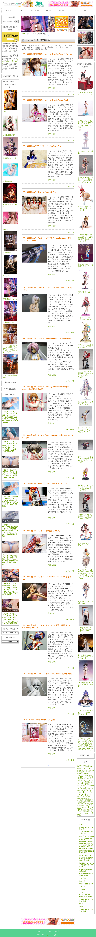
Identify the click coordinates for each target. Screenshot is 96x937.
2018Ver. (79, 765)
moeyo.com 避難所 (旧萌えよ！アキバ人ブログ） (10, 61)
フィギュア (21, 10)
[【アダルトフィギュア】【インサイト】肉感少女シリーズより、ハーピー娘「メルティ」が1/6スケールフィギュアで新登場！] (10, 433)
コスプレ (48, 10)
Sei (83, 770)
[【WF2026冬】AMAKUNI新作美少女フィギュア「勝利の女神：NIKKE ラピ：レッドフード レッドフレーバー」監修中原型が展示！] (10, 517)
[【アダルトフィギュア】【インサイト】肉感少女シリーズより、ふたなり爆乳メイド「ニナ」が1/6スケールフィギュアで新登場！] (10, 605)
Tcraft (85, 772)
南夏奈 (83, 801)
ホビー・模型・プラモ (86, 884)
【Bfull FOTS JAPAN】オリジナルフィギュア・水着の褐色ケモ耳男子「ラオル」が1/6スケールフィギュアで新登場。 (10, 501)
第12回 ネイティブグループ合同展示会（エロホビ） (86, 864)
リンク (57, 931)
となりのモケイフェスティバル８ (86, 832)
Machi (86, 768)
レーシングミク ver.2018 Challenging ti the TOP (85, 796)
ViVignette (81, 775)
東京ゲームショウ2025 (86, 836)
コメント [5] (70, 186)
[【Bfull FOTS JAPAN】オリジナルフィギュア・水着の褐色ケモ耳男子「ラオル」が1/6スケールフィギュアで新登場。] (10, 488)
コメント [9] (70, 281)
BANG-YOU (86, 765)
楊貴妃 (82, 805)
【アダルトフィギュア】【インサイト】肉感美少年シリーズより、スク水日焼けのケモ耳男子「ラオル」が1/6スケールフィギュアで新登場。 (10, 417)
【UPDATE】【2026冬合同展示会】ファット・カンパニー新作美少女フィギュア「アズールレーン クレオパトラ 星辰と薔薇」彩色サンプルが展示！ (10, 589)
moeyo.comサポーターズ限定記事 (86, 874)
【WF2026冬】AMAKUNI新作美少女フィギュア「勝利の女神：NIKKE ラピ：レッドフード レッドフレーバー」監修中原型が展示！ (10, 530)
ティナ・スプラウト (85, 784)
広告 (38, 931)
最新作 (87, 803)
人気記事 (82, 889)
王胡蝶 (86, 805)
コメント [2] (70, 140)
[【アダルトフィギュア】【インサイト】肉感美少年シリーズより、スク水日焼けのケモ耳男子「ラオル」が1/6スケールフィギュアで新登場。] (10, 403)
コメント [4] (70, 381)
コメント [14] (69, 429)
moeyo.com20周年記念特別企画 (86, 870)
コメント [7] (70, 94)
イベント (61, 10)
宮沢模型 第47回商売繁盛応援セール (86, 852)
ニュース (82, 881)
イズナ (83, 780)
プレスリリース (6, 408)
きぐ (91, 777)
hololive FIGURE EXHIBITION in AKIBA (86, 895)
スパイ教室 (84, 783)
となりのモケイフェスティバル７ (86, 910)
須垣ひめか (88, 813)
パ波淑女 (84, 789)
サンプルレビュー (7, 466)
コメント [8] (70, 478)
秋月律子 (83, 807)
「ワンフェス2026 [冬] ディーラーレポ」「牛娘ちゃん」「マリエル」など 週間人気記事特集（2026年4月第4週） (10, 559)
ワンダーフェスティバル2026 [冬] (10, 465)
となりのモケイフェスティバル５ (86, 900)
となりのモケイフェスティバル (86, 828)
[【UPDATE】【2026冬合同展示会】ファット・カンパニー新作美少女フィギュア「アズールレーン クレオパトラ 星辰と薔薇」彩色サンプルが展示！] (10, 575)
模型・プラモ (35, 10)
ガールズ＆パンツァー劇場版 (85, 781)
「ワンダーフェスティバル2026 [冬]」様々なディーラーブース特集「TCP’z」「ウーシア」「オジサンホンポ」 (10, 473)
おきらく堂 (85, 777)
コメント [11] (69, 619)
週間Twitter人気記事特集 (8, 551)
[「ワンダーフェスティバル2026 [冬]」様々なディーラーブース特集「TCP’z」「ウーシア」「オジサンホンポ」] (10, 462)
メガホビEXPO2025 (85, 839)
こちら (12, 50)
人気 (74, 10)
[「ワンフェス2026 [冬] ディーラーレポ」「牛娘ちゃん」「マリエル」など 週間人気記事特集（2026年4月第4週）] (10, 547)
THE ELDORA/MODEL (83, 772)
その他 (81, 906)
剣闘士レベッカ (85, 801)
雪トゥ (82, 813)
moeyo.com (48, 935)
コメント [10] (69, 333)
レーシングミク (84, 793)
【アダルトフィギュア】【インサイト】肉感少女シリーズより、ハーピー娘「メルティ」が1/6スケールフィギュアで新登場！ (10, 446)
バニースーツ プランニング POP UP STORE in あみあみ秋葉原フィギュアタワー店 (86, 858)
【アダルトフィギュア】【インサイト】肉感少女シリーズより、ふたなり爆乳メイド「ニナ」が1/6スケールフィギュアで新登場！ (10, 618)
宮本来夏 (87, 801)
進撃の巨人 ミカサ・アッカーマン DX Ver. (85, 811)
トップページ (8, 10)
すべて (81, 824)
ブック (81, 904)
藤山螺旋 (83, 810)
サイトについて (88, 10)
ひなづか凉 (81, 779)
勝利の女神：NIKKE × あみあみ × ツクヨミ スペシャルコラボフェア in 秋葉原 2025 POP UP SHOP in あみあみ (86, 845)
